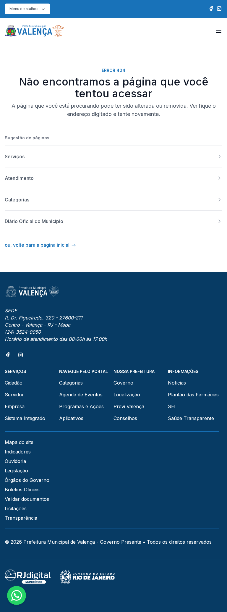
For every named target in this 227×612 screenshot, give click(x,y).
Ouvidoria (15, 461)
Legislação (16, 471)
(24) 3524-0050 (23, 332)
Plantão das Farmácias (193, 395)
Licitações (16, 508)
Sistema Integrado (25, 418)
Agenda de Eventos (81, 395)
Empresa (15, 406)
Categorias (71, 383)
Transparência (21, 518)
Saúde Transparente (191, 418)
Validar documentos (27, 499)
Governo (123, 383)
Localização (127, 395)
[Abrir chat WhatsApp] (16, 595)
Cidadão (13, 383)
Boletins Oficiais (22, 489)
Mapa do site (19, 442)
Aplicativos (71, 418)
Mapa (64, 325)
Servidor (14, 395)
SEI (172, 406)
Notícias (177, 383)
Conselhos (125, 418)
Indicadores (18, 452)
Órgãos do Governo (27, 480)
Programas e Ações (81, 406)
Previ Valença (129, 406)
